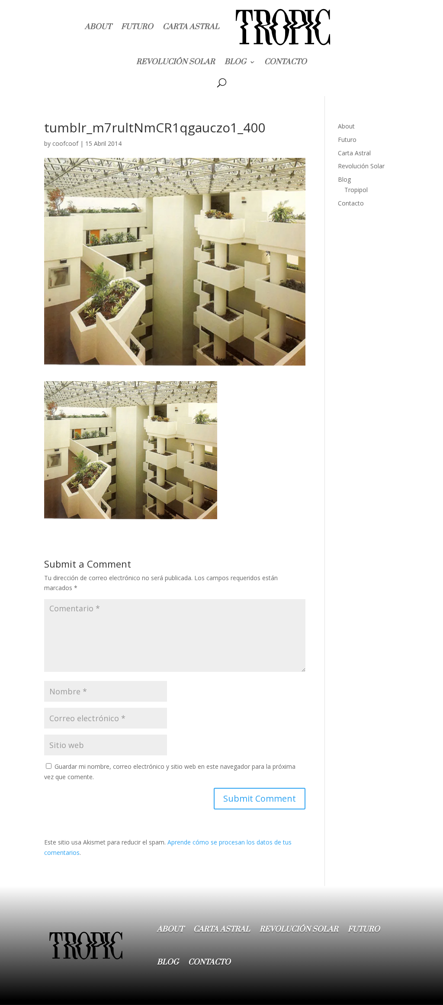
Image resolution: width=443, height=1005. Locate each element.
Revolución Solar (175, 62)
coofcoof (65, 143)
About (98, 27)
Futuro (137, 27)
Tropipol (356, 190)
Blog (235, 62)
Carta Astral (191, 27)
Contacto (285, 62)
